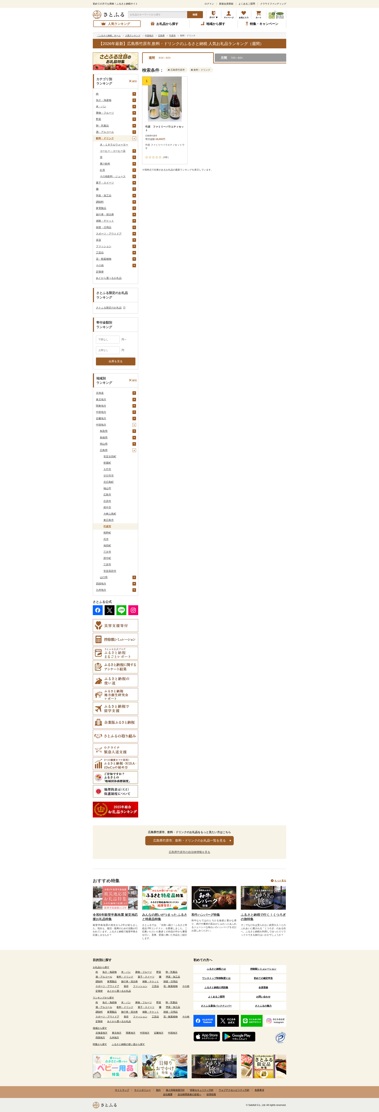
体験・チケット (105, 220)
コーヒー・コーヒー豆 (113, 150)
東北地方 (101, 399)
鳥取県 (104, 431)
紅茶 (102, 170)
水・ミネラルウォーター (114, 144)
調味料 (100, 201)
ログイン (209, 3)
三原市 (107, 564)
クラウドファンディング (273, 3)
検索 (195, 14)
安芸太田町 (109, 456)
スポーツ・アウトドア (109, 233)
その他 (100, 265)
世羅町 (107, 462)
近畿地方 (101, 418)
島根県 (104, 437)
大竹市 (107, 469)
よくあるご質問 (246, 3)
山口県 (104, 577)
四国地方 (101, 583)
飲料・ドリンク (105, 138)
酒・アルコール (105, 131)
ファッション (103, 246)
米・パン (101, 106)
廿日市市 (108, 475)
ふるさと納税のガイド (213, 15)
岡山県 (104, 443)
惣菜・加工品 (103, 195)
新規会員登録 (226, 3)
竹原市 (107, 526)
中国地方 (101, 424)
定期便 (100, 271)
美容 (98, 239)
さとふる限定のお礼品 (109, 307)
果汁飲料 (105, 163)
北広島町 (108, 481)
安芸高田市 (109, 571)
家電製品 (101, 208)
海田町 (107, 545)
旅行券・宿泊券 (105, 214)
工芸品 (100, 252)
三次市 (107, 551)
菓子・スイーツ (105, 182)
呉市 (106, 539)
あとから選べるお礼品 (109, 278)
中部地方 (101, 412)
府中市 (107, 507)
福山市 (107, 488)
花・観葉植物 (103, 258)
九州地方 (101, 589)
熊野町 (107, 532)
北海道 (100, 392)
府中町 (107, 558)
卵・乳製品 (102, 125)
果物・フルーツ (105, 112)
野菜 (98, 119)
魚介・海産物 (103, 100)
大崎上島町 (109, 513)
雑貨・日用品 (103, 227)
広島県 (104, 450)
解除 (134, 81)
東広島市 (108, 520)
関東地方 (101, 405)
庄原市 (107, 501)
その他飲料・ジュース (113, 176)
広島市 (107, 494)
